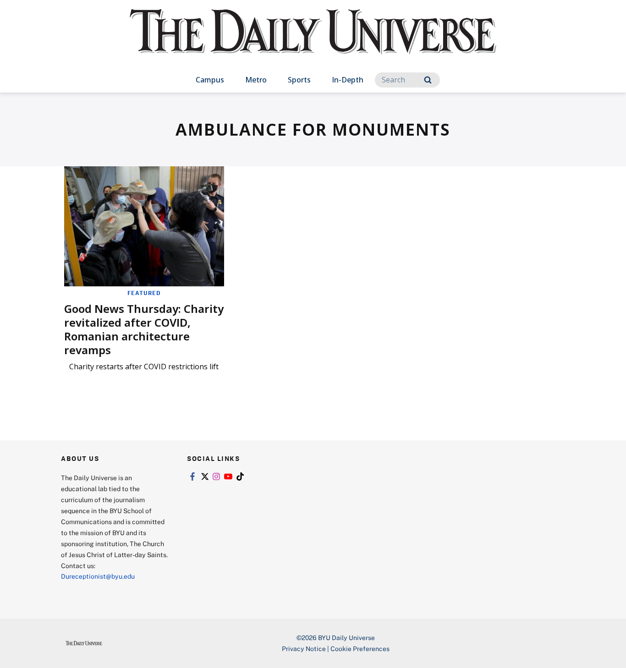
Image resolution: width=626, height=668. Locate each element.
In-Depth (347, 80)
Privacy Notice (304, 648)
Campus (210, 80)
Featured (144, 293)
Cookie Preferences (360, 648)
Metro (256, 80)
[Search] (428, 80)
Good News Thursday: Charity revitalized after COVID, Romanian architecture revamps (144, 329)
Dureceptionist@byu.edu (98, 576)
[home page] (313, 41)
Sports (299, 80)
